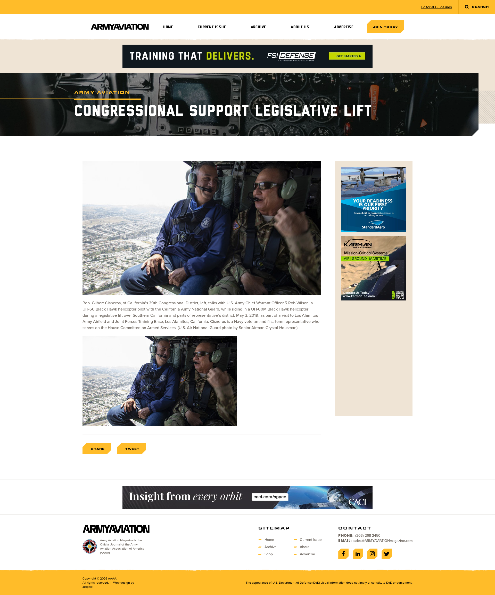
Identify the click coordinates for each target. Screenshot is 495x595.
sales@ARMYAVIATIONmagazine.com (382, 540)
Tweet (132, 449)
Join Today (385, 27)
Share (98, 449)
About (304, 547)
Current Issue (212, 27)
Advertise (343, 27)
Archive (258, 27)
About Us (300, 27)
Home (168, 27)
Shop (269, 554)
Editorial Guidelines (436, 7)
